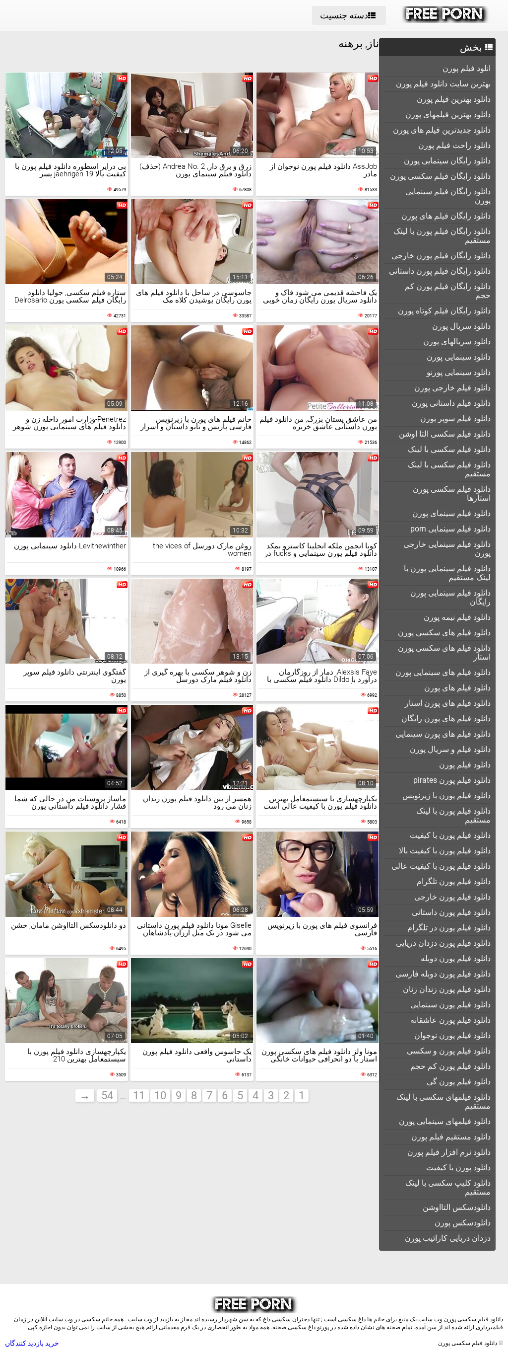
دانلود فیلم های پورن (457, 687)
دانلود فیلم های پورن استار (448, 703)
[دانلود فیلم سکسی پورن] (445, 20)
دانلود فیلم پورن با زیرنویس (446, 795)
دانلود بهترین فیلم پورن (454, 99)
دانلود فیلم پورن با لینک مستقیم (453, 815)
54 (107, 1095)
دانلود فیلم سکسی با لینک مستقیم (449, 469)
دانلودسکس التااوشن (457, 1207)
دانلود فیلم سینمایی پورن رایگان (450, 597)
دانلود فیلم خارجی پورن (452, 387)
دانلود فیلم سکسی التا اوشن (445, 434)
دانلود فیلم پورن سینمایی (450, 1004)
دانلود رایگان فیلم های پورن (446, 216)
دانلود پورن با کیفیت (458, 1167)
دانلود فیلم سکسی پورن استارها (452, 493)
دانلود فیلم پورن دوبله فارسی (443, 974)
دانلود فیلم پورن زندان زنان (447, 989)
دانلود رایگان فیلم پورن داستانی (440, 271)
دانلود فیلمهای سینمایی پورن (445, 1121)
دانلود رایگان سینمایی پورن (447, 160)
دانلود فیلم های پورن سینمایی (443, 734)
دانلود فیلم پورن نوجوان (452, 1035)
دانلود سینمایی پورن (459, 357)
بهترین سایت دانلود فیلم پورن (443, 83)
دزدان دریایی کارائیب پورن (448, 1238)
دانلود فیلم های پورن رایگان (446, 718)
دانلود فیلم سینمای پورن (451, 513)
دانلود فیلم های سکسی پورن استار (444, 652)
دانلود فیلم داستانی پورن (451, 403)
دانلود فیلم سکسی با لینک (449, 449)
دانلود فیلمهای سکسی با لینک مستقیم (443, 1101)
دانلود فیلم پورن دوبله (456, 958)
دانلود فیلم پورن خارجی (452, 897)
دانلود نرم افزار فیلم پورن (449, 1152)
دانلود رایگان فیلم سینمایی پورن (448, 196)
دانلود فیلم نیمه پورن (457, 617)
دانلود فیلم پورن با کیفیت (450, 835)
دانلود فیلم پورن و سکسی (449, 1051)
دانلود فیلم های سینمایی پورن (443, 672)
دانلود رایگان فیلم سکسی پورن (440, 176)
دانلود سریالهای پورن (457, 341)
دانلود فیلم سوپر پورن (455, 418)
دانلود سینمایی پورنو (459, 372)
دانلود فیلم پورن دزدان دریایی (443, 943)
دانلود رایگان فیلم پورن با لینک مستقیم (442, 236)
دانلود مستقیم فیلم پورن (451, 1136)
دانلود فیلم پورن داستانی (451, 912)
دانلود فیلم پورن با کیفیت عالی (441, 866)
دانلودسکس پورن (463, 1222)
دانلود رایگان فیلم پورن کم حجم (448, 291)
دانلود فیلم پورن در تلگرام (449, 927)
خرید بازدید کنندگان (32, 1343)
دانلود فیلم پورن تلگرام (454, 881)
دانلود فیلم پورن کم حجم (450, 1066)
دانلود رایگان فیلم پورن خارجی (441, 255)
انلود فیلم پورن (467, 68)
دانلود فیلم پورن (465, 764)
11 (139, 1095)
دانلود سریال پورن (461, 326)
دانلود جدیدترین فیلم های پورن (442, 130)
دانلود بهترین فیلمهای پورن (448, 114)
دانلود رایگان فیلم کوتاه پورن (444, 310)
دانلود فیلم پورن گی (459, 1081)
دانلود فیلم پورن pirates (452, 780)
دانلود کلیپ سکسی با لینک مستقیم (448, 1187)
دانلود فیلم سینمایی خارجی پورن (447, 548)
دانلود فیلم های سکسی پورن (444, 632)
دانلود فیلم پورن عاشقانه (450, 1020)
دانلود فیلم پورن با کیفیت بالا (445, 850)
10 (160, 1095)
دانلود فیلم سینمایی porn (450, 528)
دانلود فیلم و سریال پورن (450, 749)
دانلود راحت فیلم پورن (454, 145)
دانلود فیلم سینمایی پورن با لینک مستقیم (447, 573)
